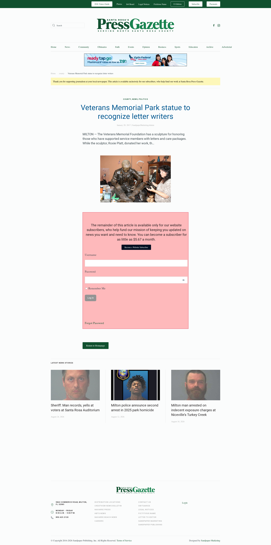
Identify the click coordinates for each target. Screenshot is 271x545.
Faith (117, 46)
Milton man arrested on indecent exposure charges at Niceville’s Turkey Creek (193, 410)
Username (90, 255)
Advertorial (227, 46)
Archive (209, 46)
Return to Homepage (95, 345)
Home (53, 46)
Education (193, 46)
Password (90, 271)
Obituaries (102, 46)
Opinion (146, 46)
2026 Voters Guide (101, 4)
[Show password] (184, 280)
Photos (119, 4)
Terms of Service (124, 540)
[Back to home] (135, 25)
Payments (213, 4)
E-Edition (178, 4)
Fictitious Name (160, 4)
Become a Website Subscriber (136, 247)
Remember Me (96, 288)
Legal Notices (143, 4)
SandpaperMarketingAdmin (143, 125)
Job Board (130, 4)
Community (83, 46)
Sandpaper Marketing (210, 540)
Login (184, 502)
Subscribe (195, 4)
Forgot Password (94, 323)
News (67, 46)
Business (162, 46)
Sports (177, 46)
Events (131, 46)
